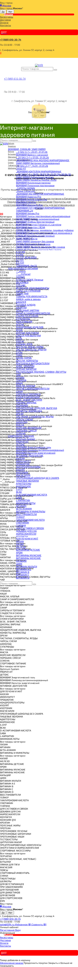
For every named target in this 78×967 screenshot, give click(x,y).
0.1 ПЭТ (20, 260)
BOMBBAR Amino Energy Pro (31, 199)
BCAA (19, 491)
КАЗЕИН (20, 458)
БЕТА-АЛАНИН (24, 508)
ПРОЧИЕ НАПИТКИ (26, 368)
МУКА (19, 329)
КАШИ (19, 382)
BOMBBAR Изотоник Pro (29, 204)
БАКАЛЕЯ (21, 301)
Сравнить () (39, 924)
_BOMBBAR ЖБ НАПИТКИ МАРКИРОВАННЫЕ (40, 193)
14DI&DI (20, 276)
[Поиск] (55, 69)
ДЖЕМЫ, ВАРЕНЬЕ (26, 402)
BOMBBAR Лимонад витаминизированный (40, 449)
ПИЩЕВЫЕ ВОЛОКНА (27, 480)
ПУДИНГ (20, 377)
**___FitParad (23, 274)
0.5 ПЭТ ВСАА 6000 (26, 257)
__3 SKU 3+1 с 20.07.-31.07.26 (31, 151)
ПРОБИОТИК (23, 463)
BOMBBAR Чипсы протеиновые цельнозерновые (43, 216)
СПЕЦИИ (20, 285)
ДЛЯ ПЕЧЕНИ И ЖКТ (27, 538)
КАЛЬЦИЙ (21, 560)
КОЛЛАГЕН (22, 536)
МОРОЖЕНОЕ (23, 486)
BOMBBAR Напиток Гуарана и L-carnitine (38, 224)
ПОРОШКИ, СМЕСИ (26, 430)
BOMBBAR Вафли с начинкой (32, 154)
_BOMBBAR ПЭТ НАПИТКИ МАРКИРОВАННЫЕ (40, 207)
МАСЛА (20, 424)
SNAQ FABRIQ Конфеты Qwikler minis (36, 179)
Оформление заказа (12, 962)
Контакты (5, 25)
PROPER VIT (22, 441)
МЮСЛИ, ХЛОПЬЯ (25, 385)
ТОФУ (19, 355)
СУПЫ (19, 352)
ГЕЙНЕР (20, 517)
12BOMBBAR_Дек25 (26, 265)
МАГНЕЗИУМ (23, 475)
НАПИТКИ (21, 307)
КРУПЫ (20, 324)
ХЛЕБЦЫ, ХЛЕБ (24, 343)
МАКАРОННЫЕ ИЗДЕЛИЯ (29, 327)
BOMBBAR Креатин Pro (28, 196)
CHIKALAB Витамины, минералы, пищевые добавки (45, 230)
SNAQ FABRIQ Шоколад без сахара (35, 241)
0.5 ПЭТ (20, 262)
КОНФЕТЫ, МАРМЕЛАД (29, 410)
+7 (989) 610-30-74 (10, 39)
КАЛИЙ (20, 544)
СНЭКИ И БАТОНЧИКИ (28, 396)
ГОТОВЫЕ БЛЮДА (25, 304)
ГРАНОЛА (21, 380)
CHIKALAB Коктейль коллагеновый (35, 235)
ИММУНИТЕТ (23, 461)
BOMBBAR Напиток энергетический (35, 452)
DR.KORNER (22, 282)
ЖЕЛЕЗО (21, 546)
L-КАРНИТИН (23, 500)
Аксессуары (6, 16)
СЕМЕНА (20, 433)
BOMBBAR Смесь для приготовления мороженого (44, 232)
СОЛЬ (19, 338)
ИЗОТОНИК (22, 472)
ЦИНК (19, 563)
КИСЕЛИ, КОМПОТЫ (27, 360)
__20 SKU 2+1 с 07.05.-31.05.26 (32, 157)
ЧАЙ (18, 374)
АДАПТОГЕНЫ (23, 483)
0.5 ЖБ (19, 254)
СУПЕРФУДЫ (23, 318)
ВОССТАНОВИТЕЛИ (26, 514)
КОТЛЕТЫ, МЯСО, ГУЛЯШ (29, 346)
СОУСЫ (20, 341)
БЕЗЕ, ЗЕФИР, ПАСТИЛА (29, 399)
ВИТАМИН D (22, 577)
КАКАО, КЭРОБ (24, 357)
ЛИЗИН (20, 541)
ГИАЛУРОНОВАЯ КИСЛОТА (30, 519)
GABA (19, 497)
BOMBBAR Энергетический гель (33, 447)
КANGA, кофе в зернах (28, 299)
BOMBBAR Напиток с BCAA (30, 227)
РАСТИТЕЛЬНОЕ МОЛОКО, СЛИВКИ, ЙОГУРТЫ (41, 371)
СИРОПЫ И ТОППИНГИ (28, 394)
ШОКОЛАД (21, 422)
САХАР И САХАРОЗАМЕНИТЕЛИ (33, 313)
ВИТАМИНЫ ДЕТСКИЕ (28, 549)
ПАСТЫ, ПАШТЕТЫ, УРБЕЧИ (31, 349)
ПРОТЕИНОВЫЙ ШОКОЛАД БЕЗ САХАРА (37, 477)
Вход (18, 929)
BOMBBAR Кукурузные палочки (33, 182)
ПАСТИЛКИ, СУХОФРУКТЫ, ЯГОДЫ (35, 416)
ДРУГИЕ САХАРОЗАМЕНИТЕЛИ (32, 388)
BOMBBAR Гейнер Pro (27, 213)
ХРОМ (19, 552)
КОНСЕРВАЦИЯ (24, 321)
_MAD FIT (21, 168)
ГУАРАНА (21, 525)
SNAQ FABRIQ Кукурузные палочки (35, 177)
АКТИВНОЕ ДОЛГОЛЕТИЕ (29, 455)
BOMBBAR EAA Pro (26, 202)
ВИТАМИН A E (23, 569)
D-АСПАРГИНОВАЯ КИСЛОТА (31, 494)
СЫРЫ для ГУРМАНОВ (28, 290)
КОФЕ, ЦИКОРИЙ (25, 366)
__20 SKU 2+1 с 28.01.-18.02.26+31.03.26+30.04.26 (43, 174)
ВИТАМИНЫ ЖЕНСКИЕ (28, 558)
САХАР (19, 391)
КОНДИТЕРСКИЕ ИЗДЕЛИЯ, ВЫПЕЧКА (36, 408)
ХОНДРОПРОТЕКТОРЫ (28, 466)
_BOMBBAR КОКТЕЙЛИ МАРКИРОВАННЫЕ (38, 171)
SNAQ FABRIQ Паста (26, 238)
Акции (8, 14)
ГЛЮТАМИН (22, 522)
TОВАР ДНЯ (22, 293)
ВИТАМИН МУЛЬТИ (26, 566)
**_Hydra (21, 271)
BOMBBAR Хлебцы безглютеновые (35, 221)
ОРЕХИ (19, 413)
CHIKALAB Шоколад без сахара (33, 244)
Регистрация (7, 929)
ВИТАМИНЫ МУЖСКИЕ (28, 555)
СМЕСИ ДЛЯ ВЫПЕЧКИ (28, 335)
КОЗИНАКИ (22, 405)
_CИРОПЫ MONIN (25, 188)
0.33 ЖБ (20, 251)
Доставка (5, 19)
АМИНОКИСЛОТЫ (25, 503)
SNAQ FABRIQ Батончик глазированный (38, 163)
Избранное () (23, 924)
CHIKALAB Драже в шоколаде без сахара (38, 249)
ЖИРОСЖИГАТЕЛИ (26, 533)
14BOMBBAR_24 (24, 210)
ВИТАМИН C (22, 574)
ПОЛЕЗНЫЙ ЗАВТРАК (27, 310)
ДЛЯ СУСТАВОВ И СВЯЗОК (30, 528)
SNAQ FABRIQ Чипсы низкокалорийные (37, 218)
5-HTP (19, 489)
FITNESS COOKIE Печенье (29, 279)
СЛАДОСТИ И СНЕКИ (27, 315)
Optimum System (25, 438)
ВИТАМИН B (22, 572)
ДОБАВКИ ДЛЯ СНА (26, 530)
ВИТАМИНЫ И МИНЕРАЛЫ (30, 511)
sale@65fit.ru (7, 924)
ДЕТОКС (20, 444)
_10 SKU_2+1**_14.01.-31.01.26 (32, 165)
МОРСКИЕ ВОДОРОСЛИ (28, 427)
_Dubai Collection (25, 191)
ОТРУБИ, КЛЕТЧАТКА (27, 332)
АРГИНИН (21, 505)
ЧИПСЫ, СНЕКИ (24, 419)
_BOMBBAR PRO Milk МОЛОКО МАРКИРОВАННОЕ (42, 160)
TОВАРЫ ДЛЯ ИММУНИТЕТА (31, 296)
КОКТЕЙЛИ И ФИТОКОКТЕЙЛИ (32, 363)
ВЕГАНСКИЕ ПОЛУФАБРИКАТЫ (32, 287)
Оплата (4, 22)
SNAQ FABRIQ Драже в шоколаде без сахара (40, 246)
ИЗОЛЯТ (20, 469)
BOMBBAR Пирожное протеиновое (35, 185)
